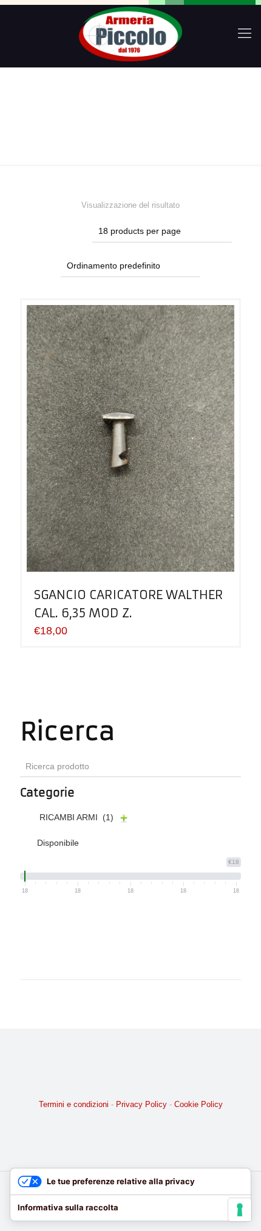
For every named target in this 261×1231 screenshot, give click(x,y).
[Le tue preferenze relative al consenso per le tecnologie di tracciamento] (239, 1209)
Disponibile (58, 843)
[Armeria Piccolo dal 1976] (130, 33)
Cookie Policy (198, 1104)
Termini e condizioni (74, 1104)
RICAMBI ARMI (76, 817)
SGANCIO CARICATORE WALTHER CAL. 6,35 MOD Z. (128, 603)
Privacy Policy (141, 1104)
